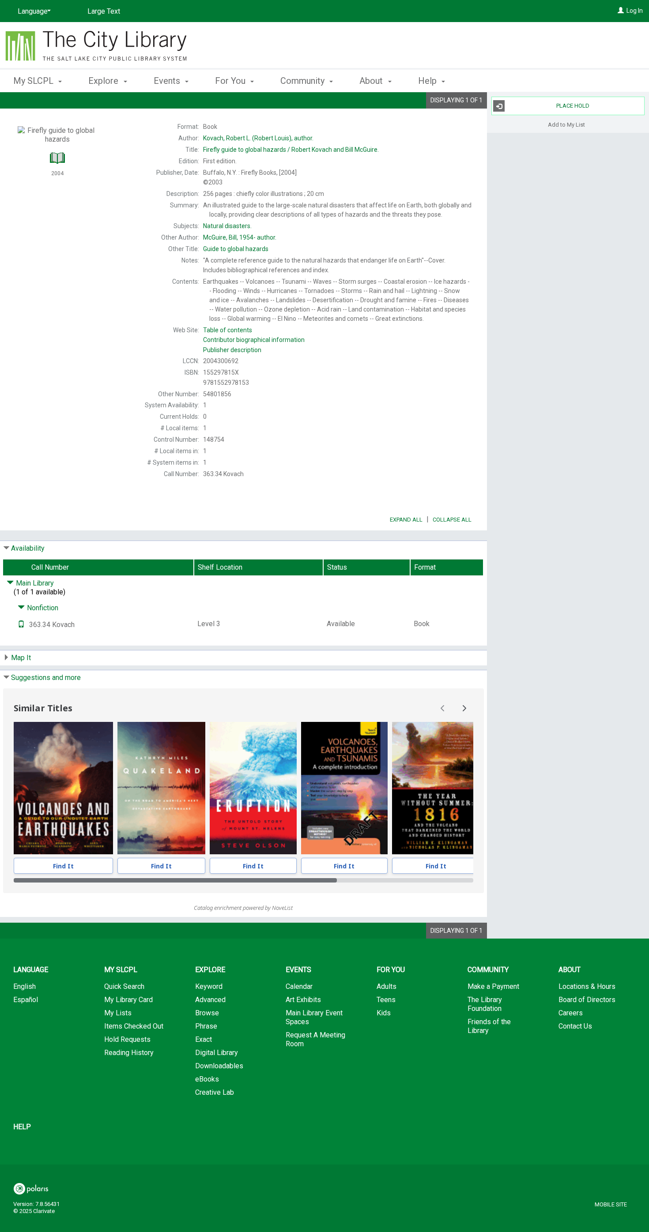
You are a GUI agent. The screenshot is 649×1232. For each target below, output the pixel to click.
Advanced (210, 999)
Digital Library (216, 1052)
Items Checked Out (133, 1026)
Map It (21, 658)
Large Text (103, 11)
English (24, 986)
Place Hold (572, 105)
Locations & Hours (586, 986)
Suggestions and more (46, 677)
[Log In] (621, 10)
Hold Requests (127, 1039)
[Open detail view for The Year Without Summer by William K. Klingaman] (436, 788)
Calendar (299, 986)
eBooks (207, 1079)
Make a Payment (493, 986)
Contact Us (575, 1026)
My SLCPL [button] (34, 80)
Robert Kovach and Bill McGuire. (291, 149)
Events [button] (168, 80)
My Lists (118, 1013)
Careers (570, 1013)
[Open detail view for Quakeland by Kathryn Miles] (161, 788)
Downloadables (219, 1066)
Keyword (209, 986)
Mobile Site (611, 1204)
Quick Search (124, 986)
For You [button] (231, 80)
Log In (634, 10)
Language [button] (30, 969)
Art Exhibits (303, 999)
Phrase (206, 1026)
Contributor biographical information (254, 339)
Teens (386, 999)
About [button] (372, 80)
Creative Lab (214, 1092)
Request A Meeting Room (315, 1039)
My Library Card (128, 999)
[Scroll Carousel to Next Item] (464, 708)
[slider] (243, 880)
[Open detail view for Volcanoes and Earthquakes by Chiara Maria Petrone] (63, 788)
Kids (384, 1013)
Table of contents (227, 330)
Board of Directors (586, 999)
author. (258, 138)
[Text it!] (21, 624)
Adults (386, 986)
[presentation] (63, 788)
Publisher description (232, 349)
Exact (203, 1039)
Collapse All (452, 519)
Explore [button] (104, 80)
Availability (28, 548)
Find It (63, 866)
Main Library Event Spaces (314, 1017)
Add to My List (566, 124)
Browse (207, 1013)
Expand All (406, 519)
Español (25, 999)
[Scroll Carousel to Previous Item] (443, 708)
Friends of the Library (489, 1026)
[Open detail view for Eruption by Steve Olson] (253, 788)
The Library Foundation (485, 1004)
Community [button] (303, 80)
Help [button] (428, 80)
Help (22, 1127)
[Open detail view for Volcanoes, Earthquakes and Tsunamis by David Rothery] (344, 788)
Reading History (129, 1052)
